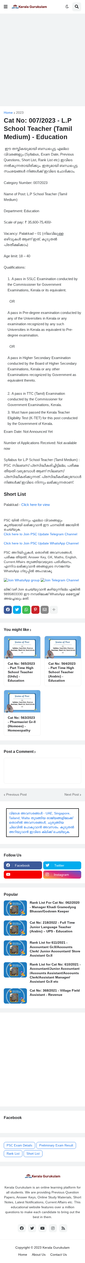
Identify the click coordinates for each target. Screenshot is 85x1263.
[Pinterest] (35, 610)
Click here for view (35, 505)
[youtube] (23, 875)
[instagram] (53, 1228)
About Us (39, 1254)
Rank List (13, 1153)
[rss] (63, 1228)
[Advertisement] (42, 60)
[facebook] (22, 1228)
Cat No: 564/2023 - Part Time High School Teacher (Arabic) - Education (62, 672)
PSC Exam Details (19, 1145)
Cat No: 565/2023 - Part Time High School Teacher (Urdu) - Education (21, 672)
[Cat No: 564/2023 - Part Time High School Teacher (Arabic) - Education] (63, 647)
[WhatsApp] (26, 610)
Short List (33, 1153)
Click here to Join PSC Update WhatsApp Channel (41, 543)
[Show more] (54, 610)
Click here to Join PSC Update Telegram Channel (40, 534)
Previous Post (16, 794)
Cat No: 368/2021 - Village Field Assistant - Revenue (55, 993)
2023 (20, 112)
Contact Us (58, 1254)
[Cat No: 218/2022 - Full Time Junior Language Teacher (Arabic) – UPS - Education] (15, 928)
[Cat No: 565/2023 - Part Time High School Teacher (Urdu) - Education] (22, 647)
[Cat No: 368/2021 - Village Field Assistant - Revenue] (15, 996)
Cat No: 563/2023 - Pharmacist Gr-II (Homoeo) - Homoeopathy (22, 724)
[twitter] (32, 1228)
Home (8, 112)
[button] (5, 7)
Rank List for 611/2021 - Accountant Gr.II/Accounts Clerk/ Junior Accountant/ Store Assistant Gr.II (55, 949)
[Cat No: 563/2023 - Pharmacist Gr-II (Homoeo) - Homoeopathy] (22, 701)
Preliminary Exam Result (56, 1145)
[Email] (45, 610)
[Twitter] (17, 610)
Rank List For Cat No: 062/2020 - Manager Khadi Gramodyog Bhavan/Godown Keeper (55, 907)
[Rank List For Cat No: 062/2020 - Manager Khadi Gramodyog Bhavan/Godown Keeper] (15, 908)
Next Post (71, 794)
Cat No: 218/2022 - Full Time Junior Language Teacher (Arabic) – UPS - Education (52, 927)
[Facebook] (8, 610)
